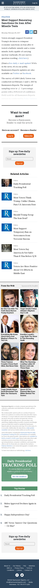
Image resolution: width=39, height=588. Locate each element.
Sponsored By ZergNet (30, 286)
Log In (34, 3)
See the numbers (19, 476)
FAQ (24, 566)
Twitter (16, 73)
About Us (7, 566)
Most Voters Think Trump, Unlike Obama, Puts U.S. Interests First (25, 201)
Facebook (27, 73)
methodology (25, 102)
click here (22, 58)
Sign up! (19, 163)
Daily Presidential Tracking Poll (19, 495)
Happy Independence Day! (16, 514)
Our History (17, 566)
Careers (19, 570)
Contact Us (28, 570)
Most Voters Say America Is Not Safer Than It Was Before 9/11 (25, 252)
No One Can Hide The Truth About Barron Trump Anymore (9, 311)
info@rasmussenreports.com (16, 582)
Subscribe (28, 136)
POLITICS (6, 17)
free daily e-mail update (20, 63)
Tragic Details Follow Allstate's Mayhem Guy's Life (28, 311)
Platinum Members (7, 446)
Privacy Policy (19, 568)
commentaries (23, 434)
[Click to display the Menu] (3, 3)
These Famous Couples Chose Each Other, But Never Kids (9, 364)
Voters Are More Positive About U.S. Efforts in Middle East (25, 270)
